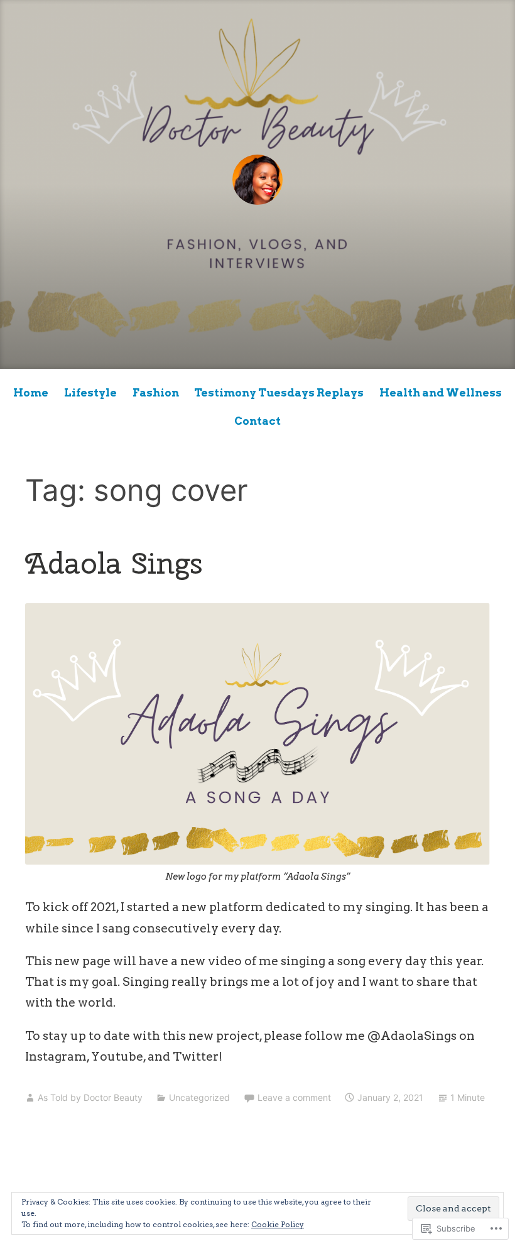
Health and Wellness (440, 392)
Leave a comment (294, 1097)
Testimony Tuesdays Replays (279, 392)
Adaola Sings (114, 563)
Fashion (156, 392)
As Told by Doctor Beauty (90, 1097)
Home (30, 392)
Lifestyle (90, 392)
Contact (257, 421)
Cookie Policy (277, 1224)
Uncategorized (199, 1097)
